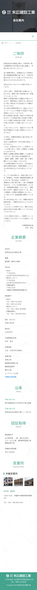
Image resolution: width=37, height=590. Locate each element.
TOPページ (7, 43)
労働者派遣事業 (10, 377)
